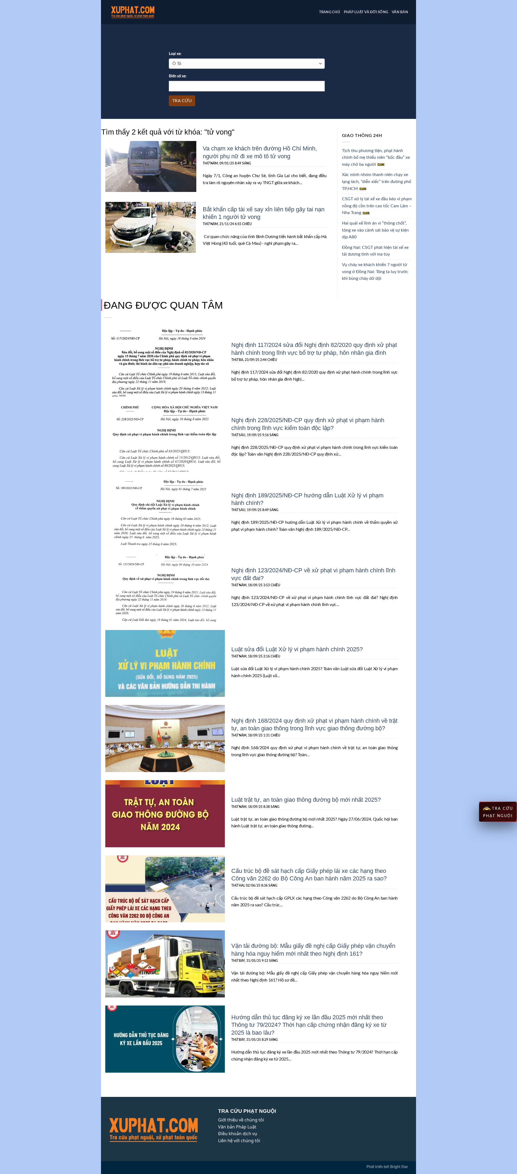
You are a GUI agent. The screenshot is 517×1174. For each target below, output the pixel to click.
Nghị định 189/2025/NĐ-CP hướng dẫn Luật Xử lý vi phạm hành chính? (307, 499)
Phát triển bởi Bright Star (387, 1167)
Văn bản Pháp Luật (237, 1127)
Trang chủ (329, 12)
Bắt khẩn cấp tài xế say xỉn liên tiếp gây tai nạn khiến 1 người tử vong (263, 213)
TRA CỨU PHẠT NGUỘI (498, 812)
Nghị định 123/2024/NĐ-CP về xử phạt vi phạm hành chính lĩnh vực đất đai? (313, 573)
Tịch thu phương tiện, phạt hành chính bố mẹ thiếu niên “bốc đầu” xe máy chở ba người (376, 158)
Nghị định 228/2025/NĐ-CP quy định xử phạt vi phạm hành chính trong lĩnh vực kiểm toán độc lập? (307, 423)
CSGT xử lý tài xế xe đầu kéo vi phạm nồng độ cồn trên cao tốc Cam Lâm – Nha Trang (377, 206)
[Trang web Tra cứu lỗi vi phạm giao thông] (141, 12)
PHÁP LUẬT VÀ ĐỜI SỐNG (366, 12)
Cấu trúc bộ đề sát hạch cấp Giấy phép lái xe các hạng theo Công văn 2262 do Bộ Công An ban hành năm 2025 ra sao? (309, 874)
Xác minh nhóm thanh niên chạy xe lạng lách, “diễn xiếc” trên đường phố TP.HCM (376, 182)
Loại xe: (175, 54)
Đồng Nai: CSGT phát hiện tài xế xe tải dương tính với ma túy (375, 251)
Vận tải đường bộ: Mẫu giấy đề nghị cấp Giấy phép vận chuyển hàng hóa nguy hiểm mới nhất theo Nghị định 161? (313, 949)
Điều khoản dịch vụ (237, 1134)
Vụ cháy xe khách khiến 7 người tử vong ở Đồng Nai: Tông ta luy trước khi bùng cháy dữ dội (375, 272)
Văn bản (400, 12)
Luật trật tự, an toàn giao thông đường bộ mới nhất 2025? (306, 799)
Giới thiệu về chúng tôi (241, 1120)
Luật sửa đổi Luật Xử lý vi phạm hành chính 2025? (297, 649)
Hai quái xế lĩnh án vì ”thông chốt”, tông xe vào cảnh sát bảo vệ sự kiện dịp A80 (375, 230)
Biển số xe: (178, 76)
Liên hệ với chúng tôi (239, 1141)
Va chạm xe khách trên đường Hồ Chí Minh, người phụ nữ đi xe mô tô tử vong (260, 152)
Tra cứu (182, 101)
